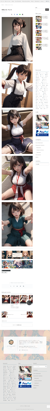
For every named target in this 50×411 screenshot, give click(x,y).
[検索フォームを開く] (48, 1)
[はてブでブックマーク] (17, 14)
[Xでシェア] (12, 14)
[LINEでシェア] (20, 14)
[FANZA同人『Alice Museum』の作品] (42, 118)
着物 (3, 272)
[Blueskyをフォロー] (46, 1)
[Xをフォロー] (45, 1)
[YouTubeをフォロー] (24, 350)
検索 (36, 7)
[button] (23, 14)
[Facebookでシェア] (14, 14)
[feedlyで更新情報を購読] (26, 350)
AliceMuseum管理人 (11, 347)
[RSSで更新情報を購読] (27, 350)
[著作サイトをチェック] (19, 350)
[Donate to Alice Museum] (42, 133)
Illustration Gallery (6, 270)
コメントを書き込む (17, 325)
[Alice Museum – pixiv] (42, 125)
